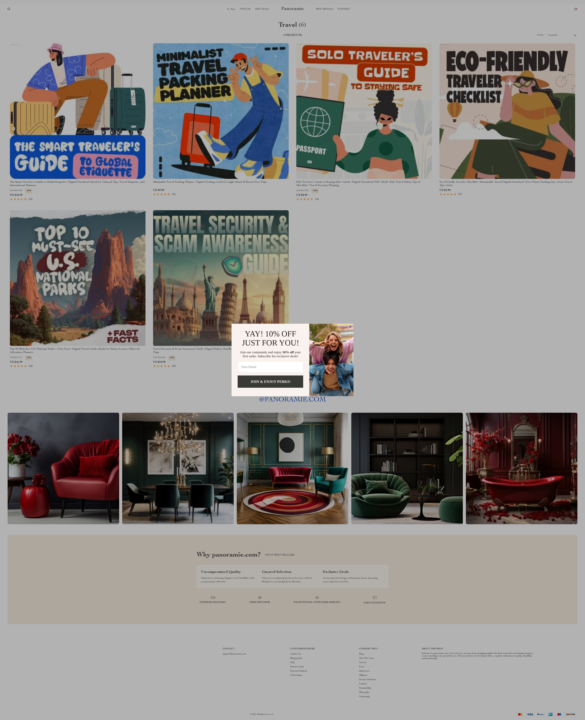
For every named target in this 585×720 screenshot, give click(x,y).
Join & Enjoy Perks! (270, 382)
